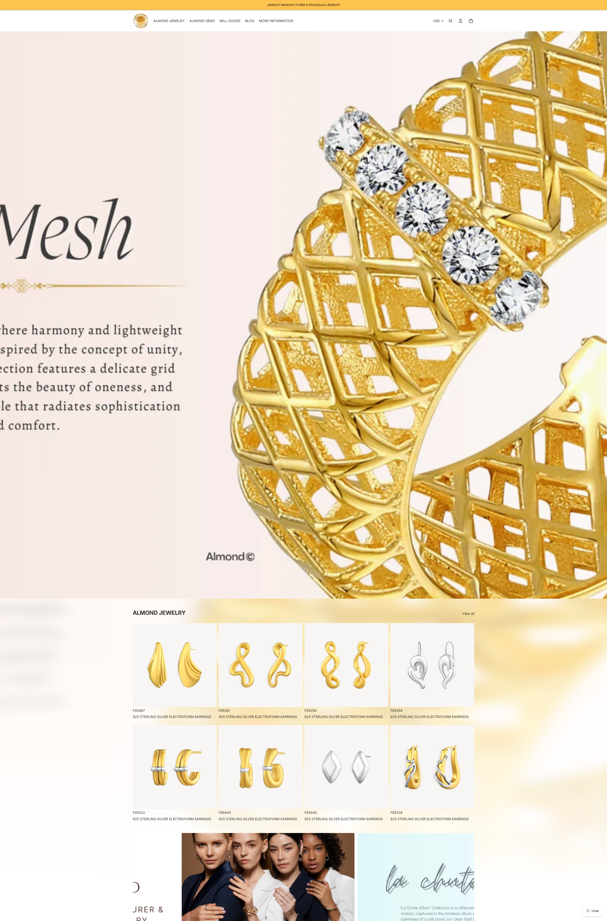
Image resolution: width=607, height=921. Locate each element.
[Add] (209, 699)
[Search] (450, 21)
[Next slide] (466, 899)
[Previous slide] (140, 899)
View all (468, 613)
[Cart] (471, 21)
